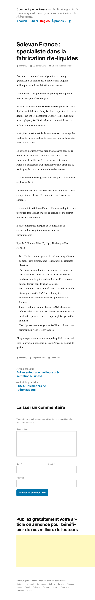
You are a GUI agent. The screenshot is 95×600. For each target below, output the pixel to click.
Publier (33, 21)
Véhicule (20, 590)
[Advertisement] (55, 551)
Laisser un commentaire (62, 66)
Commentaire (22, 429)
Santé (27, 587)
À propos (58, 21)
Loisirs (19, 587)
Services (46, 587)
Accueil (21, 21)
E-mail (51, 464)
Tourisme (65, 587)
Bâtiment (20, 584)
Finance (70, 584)
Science (36, 587)
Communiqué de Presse (31, 9)
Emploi (61, 584)
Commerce (55, 358)
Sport (55, 587)
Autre (29, 590)
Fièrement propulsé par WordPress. (53, 581)
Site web (20, 478)
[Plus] (69, 21)
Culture (52, 584)
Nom (19, 464)
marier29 (23, 66)
